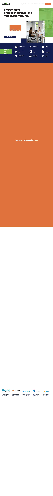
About (28, 3)
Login (48, 3)
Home (21, 3)
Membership (35, 3)
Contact (42, 3)
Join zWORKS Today (10, 36)
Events (25, 3)
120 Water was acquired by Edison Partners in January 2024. (36, 395)
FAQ (39, 3)
